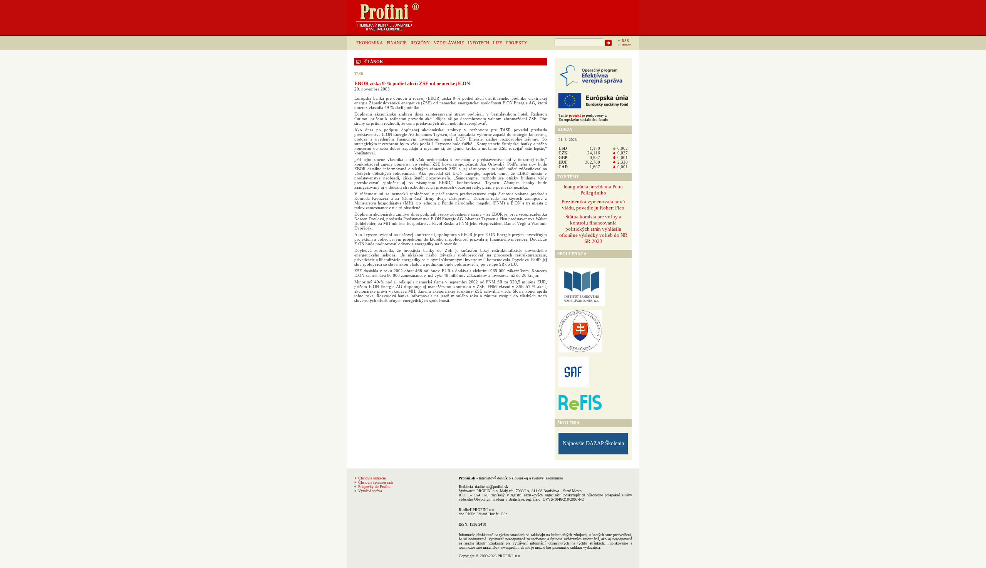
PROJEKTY (516, 42)
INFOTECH (478, 42)
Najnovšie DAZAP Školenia (593, 443)
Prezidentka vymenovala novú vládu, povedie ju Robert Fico (593, 205)
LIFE (497, 42)
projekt (575, 115)
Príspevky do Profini (374, 486)
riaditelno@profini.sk (491, 486)
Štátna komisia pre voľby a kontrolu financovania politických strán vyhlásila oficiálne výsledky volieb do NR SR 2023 (593, 229)
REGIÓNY (420, 42)
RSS (625, 41)
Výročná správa (370, 491)
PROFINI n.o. (487, 491)
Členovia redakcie (372, 478)
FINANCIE (397, 42)
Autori (627, 45)
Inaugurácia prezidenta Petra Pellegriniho (593, 190)
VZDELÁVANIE (449, 42)
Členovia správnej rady (376, 482)
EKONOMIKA (369, 42)
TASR (359, 74)
